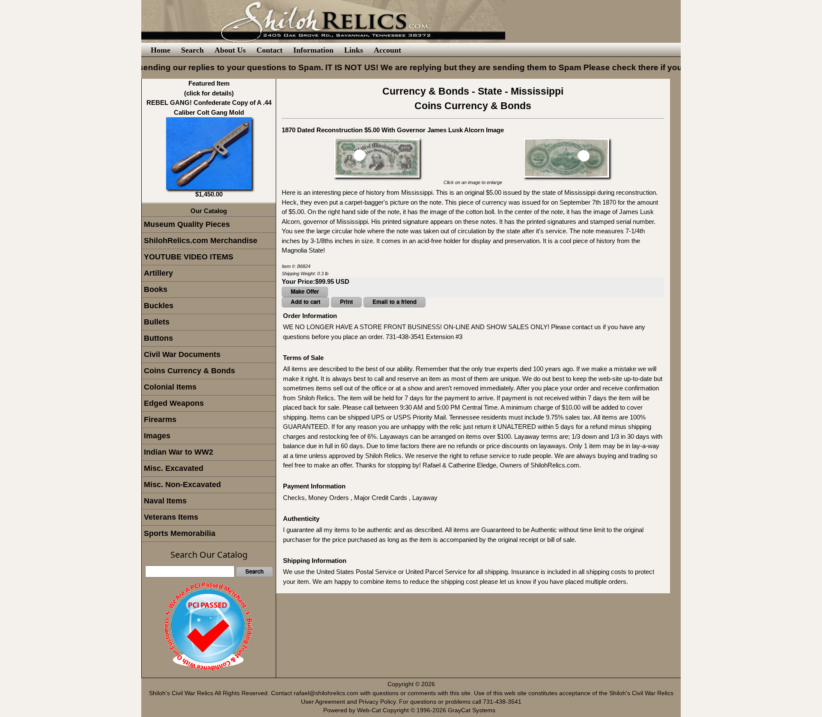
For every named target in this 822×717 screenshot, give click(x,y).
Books (155, 289)
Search (192, 50)
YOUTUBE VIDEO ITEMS (188, 257)
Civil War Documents (182, 354)
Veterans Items (171, 517)
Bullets (157, 322)
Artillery (158, 273)
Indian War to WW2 (178, 452)
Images (157, 435)
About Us (230, 50)
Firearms (160, 419)
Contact (269, 50)
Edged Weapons (174, 403)
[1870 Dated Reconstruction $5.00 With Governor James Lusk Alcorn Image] (377, 157)
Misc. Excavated (173, 468)
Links (353, 50)
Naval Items (165, 501)
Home (160, 50)
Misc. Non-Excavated (182, 484)
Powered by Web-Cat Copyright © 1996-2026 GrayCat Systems (411, 710)
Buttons (158, 338)
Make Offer (305, 291)
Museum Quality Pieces (187, 224)
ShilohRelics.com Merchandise (200, 240)
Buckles (158, 305)
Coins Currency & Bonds (189, 370)
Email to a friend (394, 302)
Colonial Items (170, 387)
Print (346, 302)
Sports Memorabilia (179, 533)
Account (387, 50)
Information (313, 50)
